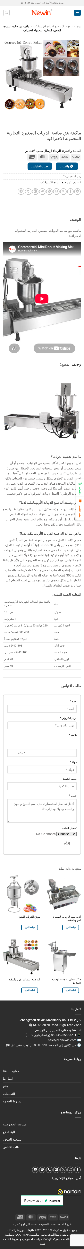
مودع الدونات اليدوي (29, 916)
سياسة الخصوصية (14, 1124)
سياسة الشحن (12, 1139)
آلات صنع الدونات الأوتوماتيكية (48, 26)
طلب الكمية (70, 779)
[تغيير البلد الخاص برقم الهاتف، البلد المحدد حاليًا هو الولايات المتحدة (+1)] (11, 742)
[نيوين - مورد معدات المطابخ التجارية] (42, 13)
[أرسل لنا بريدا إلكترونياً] (56, 1170)
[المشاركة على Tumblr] (28, 191)
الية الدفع (9, 1132)
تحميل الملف (69, 828)
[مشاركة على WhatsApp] (77, 191)
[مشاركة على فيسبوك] (70, 191)
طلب (73, 795)
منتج (70, 26)
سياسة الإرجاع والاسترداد (25, 1224)
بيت (79, 26)
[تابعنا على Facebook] (77, 1170)
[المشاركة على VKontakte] (42, 191)
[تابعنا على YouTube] (35, 1170)
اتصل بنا (8, 1079)
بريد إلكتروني (68, 718)
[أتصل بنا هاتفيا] (49, 1170)
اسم (73, 701)
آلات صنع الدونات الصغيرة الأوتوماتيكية (67, 918)
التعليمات (9, 1094)
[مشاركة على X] (63, 191)
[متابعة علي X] (63, 1170)
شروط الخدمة (12, 1101)
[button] (77, 13)
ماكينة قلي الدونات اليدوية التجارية (66, 981)
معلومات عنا (11, 1071)
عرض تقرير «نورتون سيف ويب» (69, 1191)
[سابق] (74, 121)
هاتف (73, 734)
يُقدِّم (67, 843)
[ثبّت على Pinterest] (49, 191)
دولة (73, 762)
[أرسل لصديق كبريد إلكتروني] (56, 191)
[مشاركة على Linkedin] (35, 191)
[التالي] (63, 121)
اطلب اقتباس (11, 1147)
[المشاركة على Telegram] (21, 191)
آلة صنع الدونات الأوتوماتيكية (24, 979)
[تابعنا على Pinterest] (42, 1170)
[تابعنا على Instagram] (70, 1170)
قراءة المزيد (70, 927)
